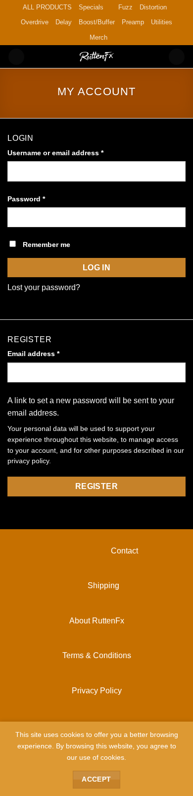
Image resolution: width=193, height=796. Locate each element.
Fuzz (125, 7)
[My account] (16, 57)
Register (96, 486)
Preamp (133, 22)
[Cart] (177, 57)
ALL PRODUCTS (47, 7)
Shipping (96, 585)
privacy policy (28, 461)
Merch (98, 37)
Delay (63, 22)
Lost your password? (43, 287)
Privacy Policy (97, 690)
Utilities (161, 22)
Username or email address (70, 152)
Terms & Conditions (96, 655)
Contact (96, 551)
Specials (91, 7)
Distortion (153, 7)
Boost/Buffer (97, 22)
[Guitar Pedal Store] (96, 56)
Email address (48, 353)
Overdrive (34, 22)
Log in (97, 267)
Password (41, 198)
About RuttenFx (96, 620)
